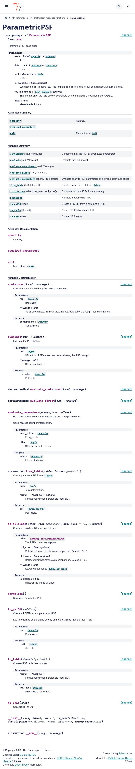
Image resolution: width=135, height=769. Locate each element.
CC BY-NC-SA (28, 754)
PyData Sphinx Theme (120, 758)
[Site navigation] (6, 6)
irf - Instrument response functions (47, 18)
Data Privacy (22, 764)
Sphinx (122, 753)
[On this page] (128, 6)
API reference (18, 18)
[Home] (5, 18)
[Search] (119, 6)
